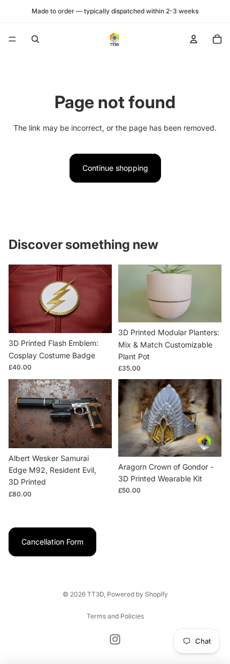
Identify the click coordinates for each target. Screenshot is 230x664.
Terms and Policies (115, 616)
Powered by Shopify (137, 594)
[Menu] (12, 39)
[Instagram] (115, 639)
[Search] (35, 39)
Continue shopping (115, 167)
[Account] (193, 39)
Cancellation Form (52, 541)
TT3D (95, 594)
